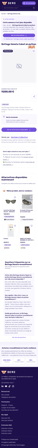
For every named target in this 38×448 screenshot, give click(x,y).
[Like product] (33, 51)
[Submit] (34, 8)
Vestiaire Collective (19, 137)
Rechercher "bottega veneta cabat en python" (20, 39)
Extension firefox (6, 431)
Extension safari (6, 433)
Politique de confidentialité (9, 439)
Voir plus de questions (19, 337)
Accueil (3, 14)
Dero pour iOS (5, 418)
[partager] (34, 96)
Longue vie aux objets (8, 407)
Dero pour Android (7, 420)
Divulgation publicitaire (8, 442)
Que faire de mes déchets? (9, 410)
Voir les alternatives (17, 35)
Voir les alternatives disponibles (17, 130)
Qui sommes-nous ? (7, 382)
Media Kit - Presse (7, 405)
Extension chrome (7, 428)
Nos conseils (5, 395)
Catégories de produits (8, 397)
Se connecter (30, 3)
